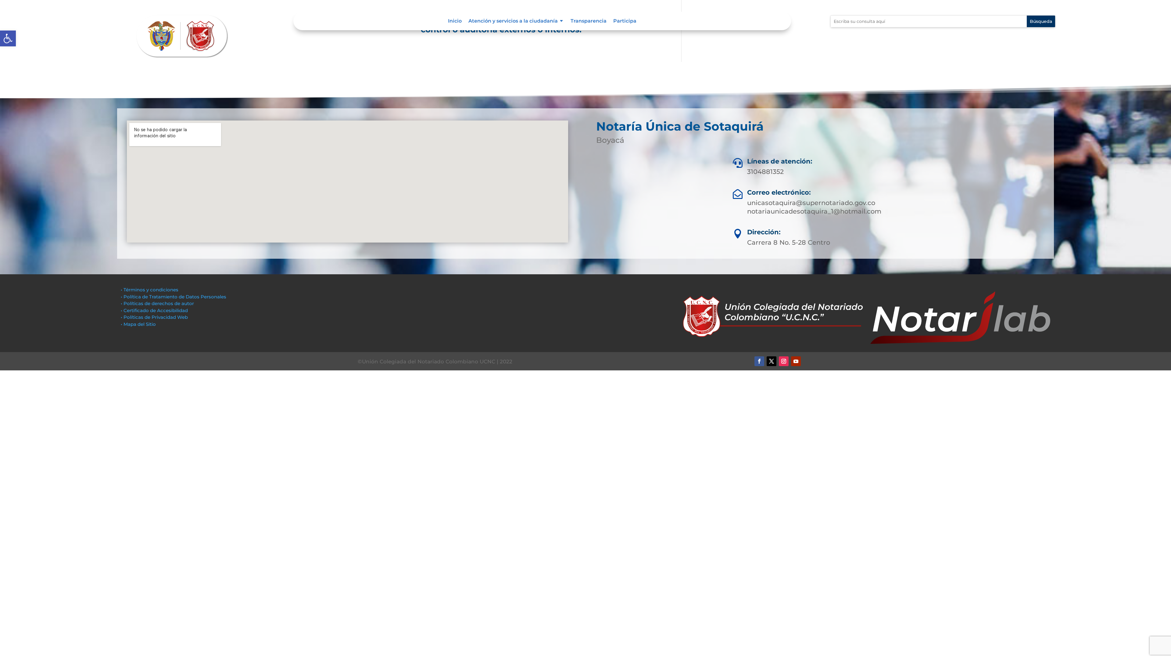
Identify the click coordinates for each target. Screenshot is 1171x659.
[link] (8, 38)
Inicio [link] (455, 21)
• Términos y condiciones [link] (149, 290)
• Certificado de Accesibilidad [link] (154, 310)
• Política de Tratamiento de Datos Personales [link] (173, 297)
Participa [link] (624, 21)
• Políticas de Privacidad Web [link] (154, 317)
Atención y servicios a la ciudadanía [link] (513, 21)
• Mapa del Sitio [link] (139, 324)
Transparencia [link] (589, 21)
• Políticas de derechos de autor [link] (157, 303)
